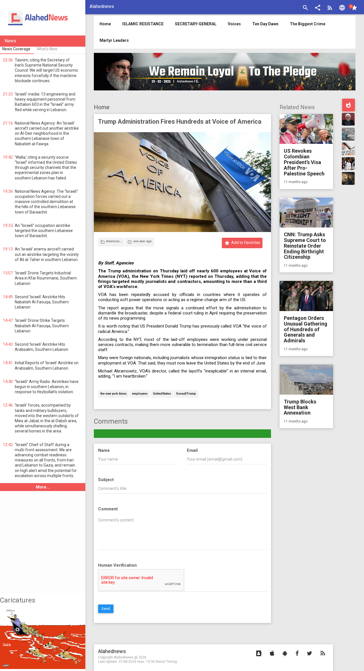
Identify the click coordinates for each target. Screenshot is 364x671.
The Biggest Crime (307, 24)
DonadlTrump (186, 393)
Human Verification (117, 565)
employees (140, 393)
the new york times (113, 393)
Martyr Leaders (114, 40)
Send (106, 608)
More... (43, 487)
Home (101, 107)
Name (104, 450)
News (10, 41)
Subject (106, 479)
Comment (108, 508)
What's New (47, 49)
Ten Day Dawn (265, 24)
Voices (234, 24)
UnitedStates (162, 393)
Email (192, 450)
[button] (317, 8)
